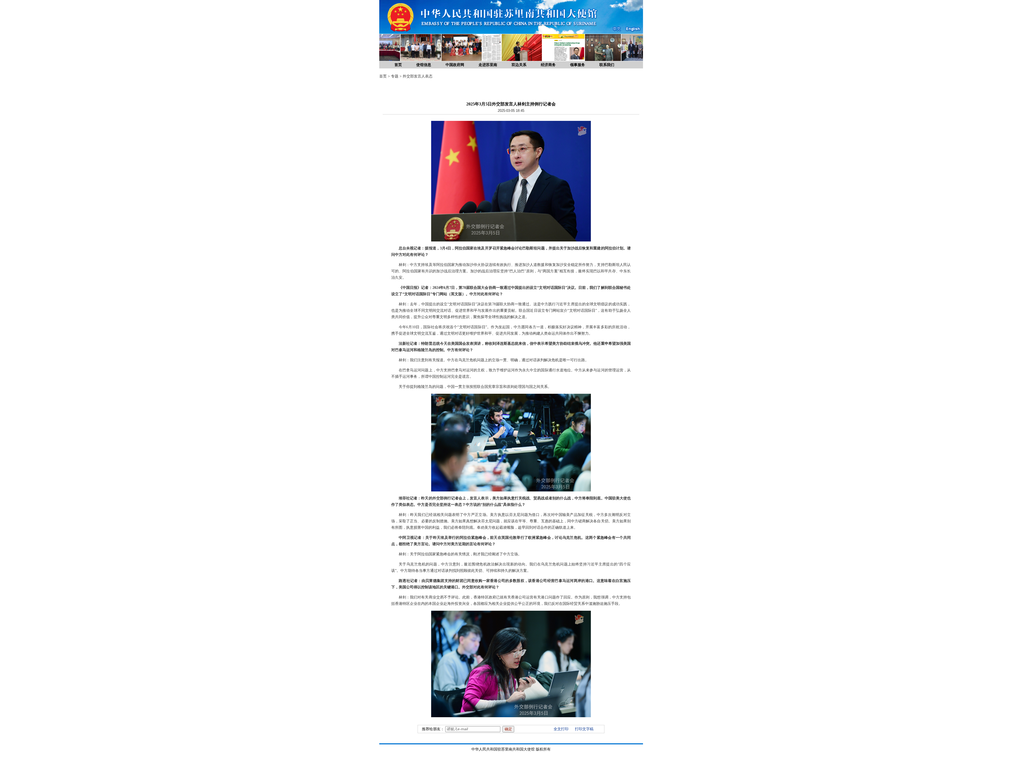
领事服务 (577, 65)
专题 (394, 76)
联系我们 (606, 65)
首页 (398, 65)
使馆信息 (423, 65)
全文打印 (561, 729)
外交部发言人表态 (417, 76)
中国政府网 (455, 65)
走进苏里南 (488, 65)
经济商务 (548, 65)
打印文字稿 (584, 729)
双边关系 (519, 65)
